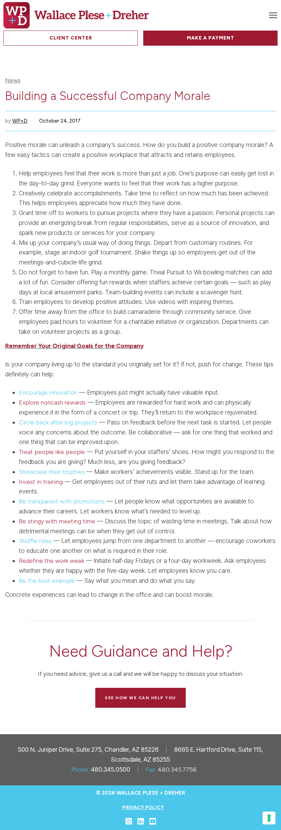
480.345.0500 (110, 769)
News (13, 80)
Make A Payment (210, 38)
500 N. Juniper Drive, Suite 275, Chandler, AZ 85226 (88, 749)
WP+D (19, 121)
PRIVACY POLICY (143, 807)
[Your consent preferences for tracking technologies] (269, 818)
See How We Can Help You (140, 697)
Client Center (70, 38)
